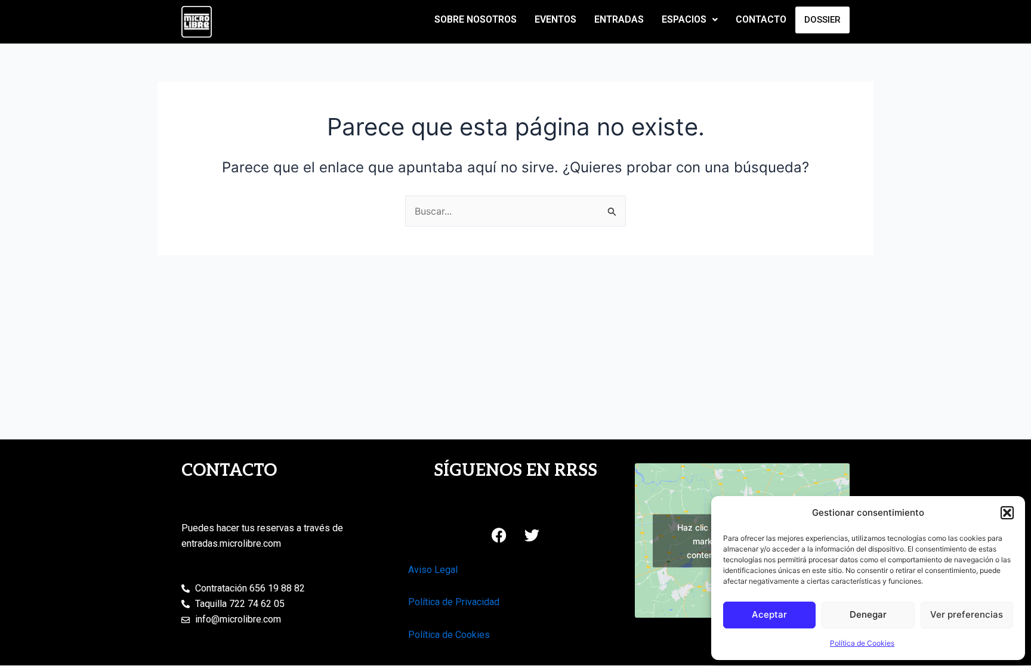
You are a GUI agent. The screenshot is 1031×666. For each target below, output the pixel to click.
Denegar (868, 614)
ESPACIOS (684, 19)
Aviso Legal (433, 569)
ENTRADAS (619, 19)
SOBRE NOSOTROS (475, 19)
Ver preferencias (966, 614)
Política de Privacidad (453, 602)
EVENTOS (555, 19)
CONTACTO (761, 19)
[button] (1007, 513)
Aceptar (769, 614)
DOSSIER (822, 19)
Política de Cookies (862, 643)
